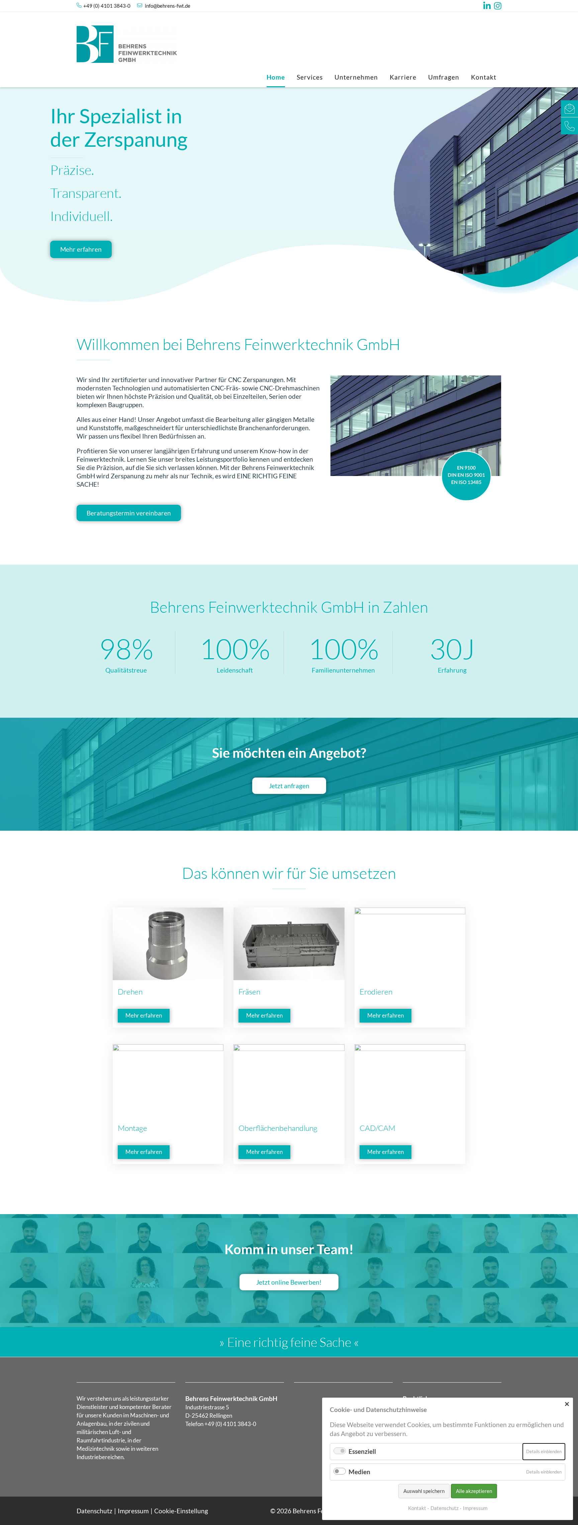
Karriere (403, 77)
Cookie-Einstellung (181, 1511)
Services (310, 77)
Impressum (133, 1511)
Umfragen (443, 77)
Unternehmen (356, 77)
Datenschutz (94, 1511)
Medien (359, 1472)
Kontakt (483, 77)
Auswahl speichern (424, 1491)
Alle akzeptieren (474, 1491)
